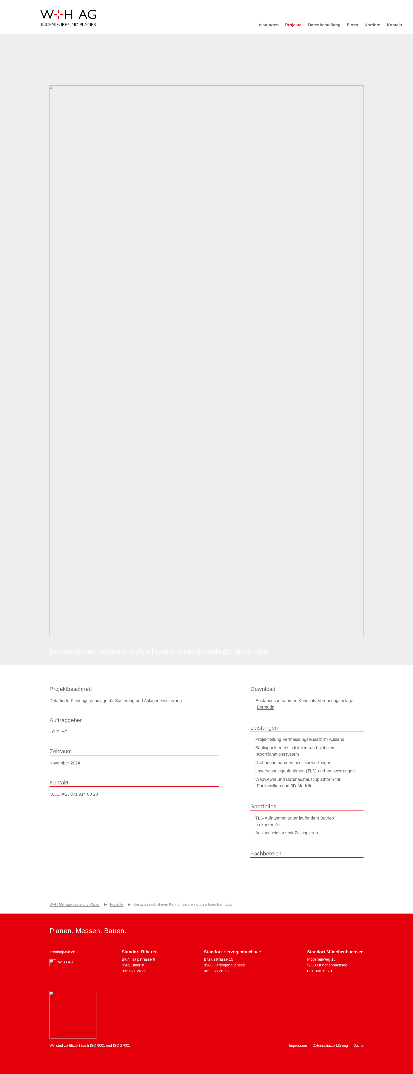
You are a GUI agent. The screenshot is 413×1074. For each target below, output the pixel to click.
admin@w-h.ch (62, 952)
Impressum (298, 1045)
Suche (358, 1045)
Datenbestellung (324, 25)
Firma (352, 25)
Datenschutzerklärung (330, 1045)
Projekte (293, 25)
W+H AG (65, 962)
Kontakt (394, 25)
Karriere (372, 25)
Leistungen (267, 25)
